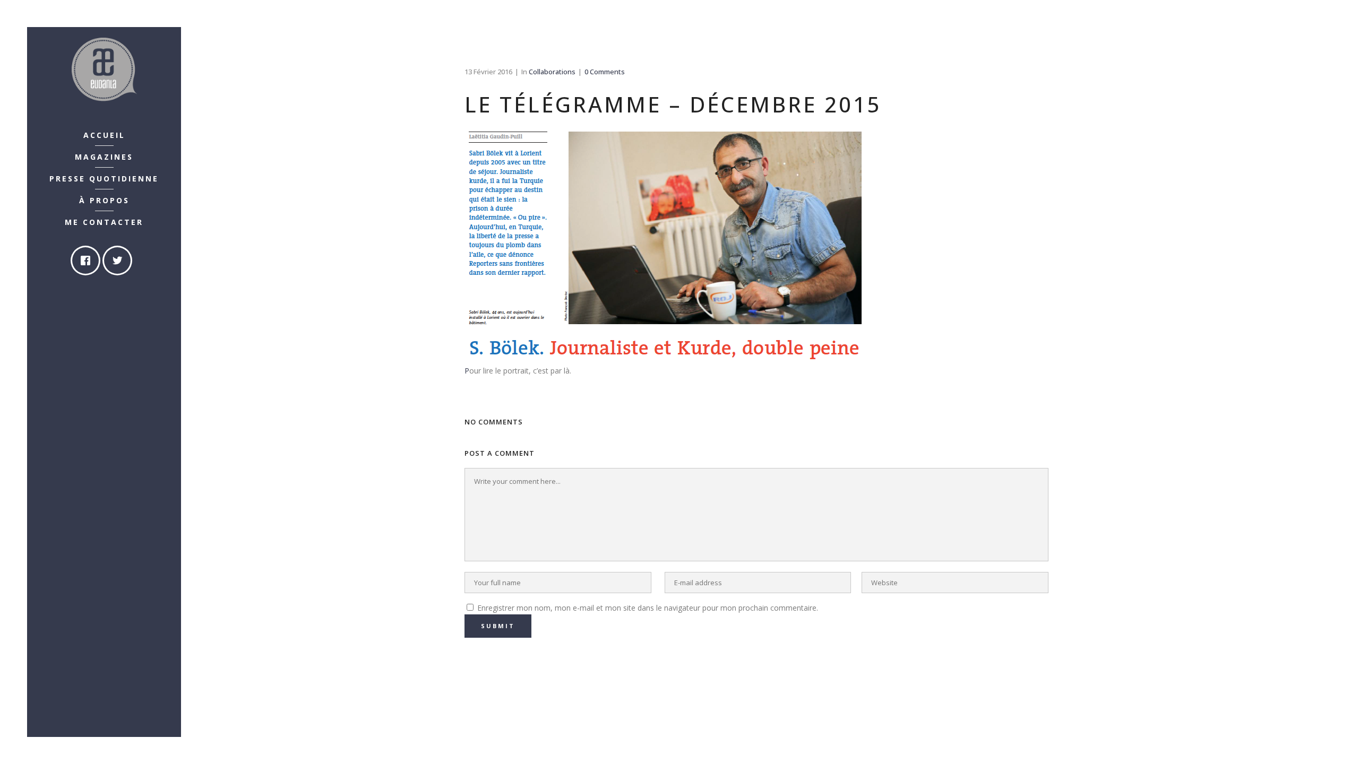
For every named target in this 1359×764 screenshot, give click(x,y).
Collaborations (552, 71)
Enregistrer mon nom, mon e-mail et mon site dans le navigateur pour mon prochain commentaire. (647, 608)
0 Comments (604, 71)
